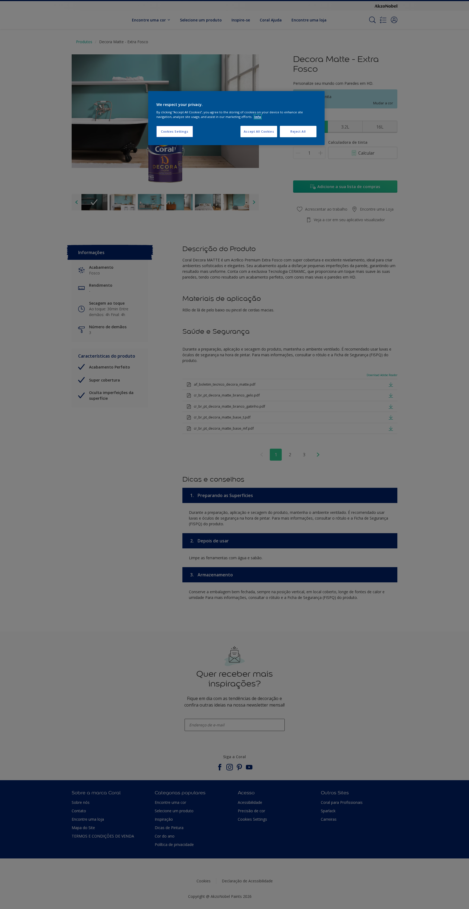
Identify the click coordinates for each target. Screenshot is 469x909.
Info (257, 117)
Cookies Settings (174, 131)
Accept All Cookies (259, 131)
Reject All (298, 131)
